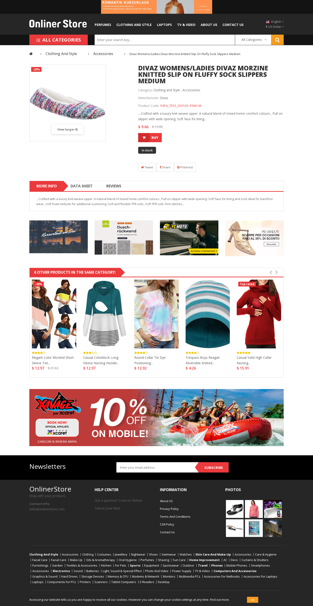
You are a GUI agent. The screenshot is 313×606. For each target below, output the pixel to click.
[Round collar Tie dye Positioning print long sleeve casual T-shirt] (156, 314)
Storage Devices (92, 576)
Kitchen (106, 565)
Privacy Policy (169, 509)
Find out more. (220, 600)
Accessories (191, 90)
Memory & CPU (118, 576)
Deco (234, 560)
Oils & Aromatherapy (100, 560)
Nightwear (138, 554)
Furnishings (40, 565)
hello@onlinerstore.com (47, 509)
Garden (57, 565)
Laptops (164, 24)
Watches (186, 554)
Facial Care (39, 560)
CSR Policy (167, 524)
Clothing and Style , (167, 90)
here (116, 508)
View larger (66, 129)
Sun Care (179, 560)
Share (165, 167)
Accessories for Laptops (260, 576)
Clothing (87, 554)
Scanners (101, 582)
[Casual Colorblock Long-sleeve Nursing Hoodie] (105, 314)
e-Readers (147, 582)
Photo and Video (156, 571)
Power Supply (181, 571)
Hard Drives (69, 576)
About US (209, 24)
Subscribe (213, 467)
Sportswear (171, 565)
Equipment (151, 565)
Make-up (76, 560)
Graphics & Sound (45, 576)
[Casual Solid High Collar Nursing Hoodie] (259, 314)
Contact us (233, 24)
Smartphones (260, 565)
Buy (154, 137)
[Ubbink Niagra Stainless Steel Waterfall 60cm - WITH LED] (273, 528)
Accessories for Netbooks (222, 576)
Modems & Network (145, 576)
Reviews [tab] (113, 186)
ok (252, 600)
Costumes (104, 554)
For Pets (120, 565)
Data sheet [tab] (82, 186)
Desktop (164, 582)
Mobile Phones (236, 565)
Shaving (163, 560)
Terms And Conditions (175, 516)
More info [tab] (46, 186)
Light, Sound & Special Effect (122, 571)
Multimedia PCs (189, 576)
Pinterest (186, 167)
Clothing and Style (134, 24)
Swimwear (169, 554)
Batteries (92, 571)
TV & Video (186, 24)
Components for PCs (61, 582)
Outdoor (188, 565)
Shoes (153, 554)
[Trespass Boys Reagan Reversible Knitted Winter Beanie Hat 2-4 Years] (208, 314)
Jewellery (121, 554)
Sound (78, 571)
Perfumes (103, 24)
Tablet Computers (123, 582)
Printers (85, 582)
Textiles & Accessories (81, 565)
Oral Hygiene (128, 560)
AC (225, 560)
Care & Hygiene (266, 554)
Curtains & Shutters (255, 560)
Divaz (164, 98)
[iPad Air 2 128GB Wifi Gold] (254, 528)
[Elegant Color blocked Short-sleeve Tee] (54, 314)
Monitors (169, 576)
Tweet (148, 167)
